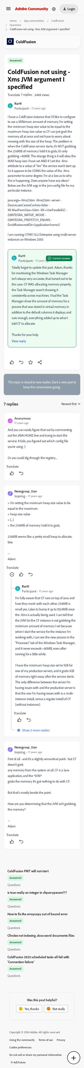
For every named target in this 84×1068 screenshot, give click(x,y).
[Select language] (54, 9)
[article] (42, 446)
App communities (34, 20)
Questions (15, 25)
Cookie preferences (20, 1047)
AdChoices (20, 1062)
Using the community (22, 1040)
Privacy (61, 1040)
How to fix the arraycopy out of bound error (37, 914)
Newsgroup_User (25, 491)
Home (13, 20)
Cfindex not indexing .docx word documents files (40, 935)
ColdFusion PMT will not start (28, 871)
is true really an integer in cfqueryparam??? (37, 892)
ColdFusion (57, 20)
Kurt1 (18, 103)
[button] (8, 10)
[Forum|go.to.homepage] (31, 9)
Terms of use (45, 1040)
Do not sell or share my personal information (35, 1055)
